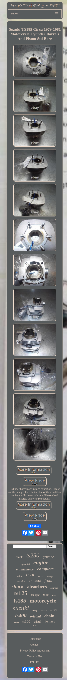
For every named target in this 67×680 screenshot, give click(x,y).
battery (50, 621)
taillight (35, 594)
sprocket (25, 564)
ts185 (19, 600)
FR (38, 662)
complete (45, 568)
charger (54, 587)
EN (32, 662)
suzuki (21, 608)
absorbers (37, 586)
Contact (34, 644)
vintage (50, 576)
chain (49, 616)
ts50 (54, 595)
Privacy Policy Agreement (34, 650)
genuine (48, 557)
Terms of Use (34, 656)
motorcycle (43, 601)
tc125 (53, 610)
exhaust (35, 580)
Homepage (35, 638)
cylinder (44, 611)
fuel (34, 625)
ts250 (32, 555)
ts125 (21, 593)
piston (19, 576)
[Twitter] (31, 533)
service (21, 581)
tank (46, 594)
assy (35, 610)
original (35, 616)
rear (30, 574)
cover (41, 576)
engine (40, 562)
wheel (37, 621)
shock (18, 586)
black (19, 557)
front (48, 580)
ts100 (26, 621)
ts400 (21, 615)
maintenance (25, 569)
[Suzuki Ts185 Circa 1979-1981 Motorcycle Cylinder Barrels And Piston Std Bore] (34, 61)
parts (16, 622)
